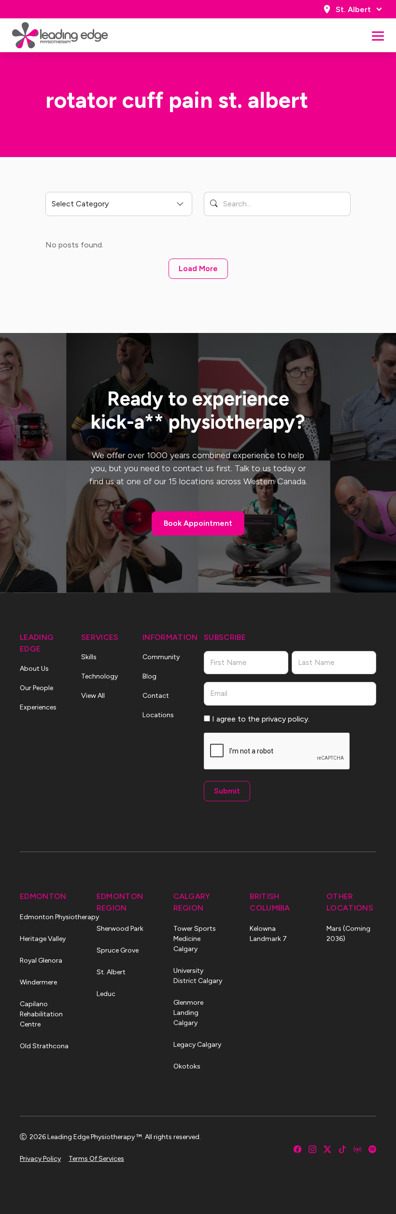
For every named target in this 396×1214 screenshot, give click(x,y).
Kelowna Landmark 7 (268, 934)
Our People (36, 688)
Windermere (38, 982)
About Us (34, 669)
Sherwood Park (120, 929)
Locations (158, 715)
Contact (155, 696)
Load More (198, 268)
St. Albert (353, 9)
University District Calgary (197, 976)
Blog (149, 676)
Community (161, 657)
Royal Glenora (41, 960)
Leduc (106, 994)
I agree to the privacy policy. (261, 718)
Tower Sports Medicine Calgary (194, 939)
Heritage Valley (43, 939)
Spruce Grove (118, 950)
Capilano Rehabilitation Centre (41, 1014)
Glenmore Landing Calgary (188, 1012)
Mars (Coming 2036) (348, 934)
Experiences (38, 707)
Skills (89, 657)
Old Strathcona (44, 1046)
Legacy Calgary (197, 1045)
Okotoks (186, 1066)
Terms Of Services (96, 1159)
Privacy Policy (40, 1159)
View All (93, 696)
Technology (99, 676)
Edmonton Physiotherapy (45, 917)
